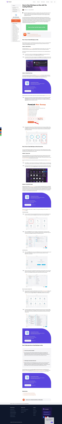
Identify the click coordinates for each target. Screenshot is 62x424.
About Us (34, 409)
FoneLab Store (46, 412)
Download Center (47, 414)
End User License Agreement (24, 409)
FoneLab (11, 403)
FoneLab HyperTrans (12, 416)
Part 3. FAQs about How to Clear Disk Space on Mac (34, 36)
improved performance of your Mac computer (39, 370)
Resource (14, 403)
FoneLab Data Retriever (13, 412)
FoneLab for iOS (12, 409)
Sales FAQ (22, 412)
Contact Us (34, 412)
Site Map (34, 415)
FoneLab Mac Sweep (34, 82)
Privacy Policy (50, 420)
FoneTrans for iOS (12, 415)
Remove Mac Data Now (16, 17)
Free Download (28, 340)
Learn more (33, 340)
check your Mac (31, 48)
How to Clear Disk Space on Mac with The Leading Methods (22, 403)
